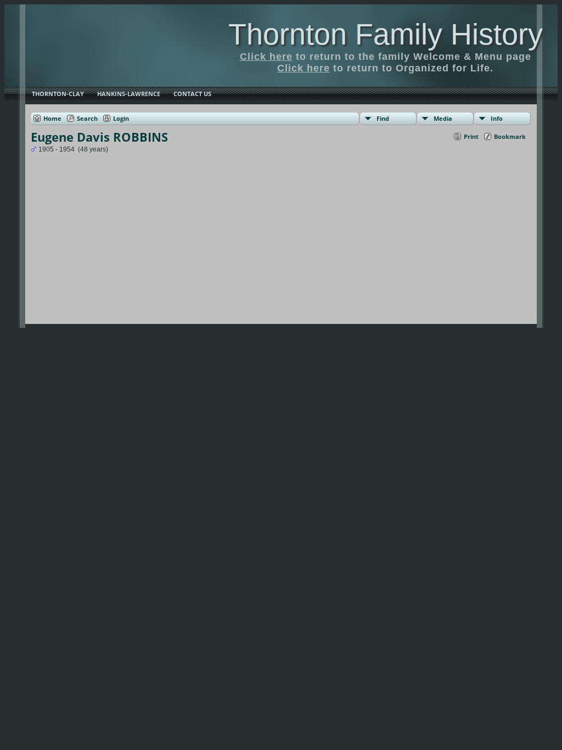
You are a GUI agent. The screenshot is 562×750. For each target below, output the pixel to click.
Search (87, 118)
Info (497, 118)
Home (52, 118)
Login (121, 118)
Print (471, 136)
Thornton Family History (385, 34)
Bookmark (510, 136)
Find (382, 118)
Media (443, 118)
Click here (266, 56)
